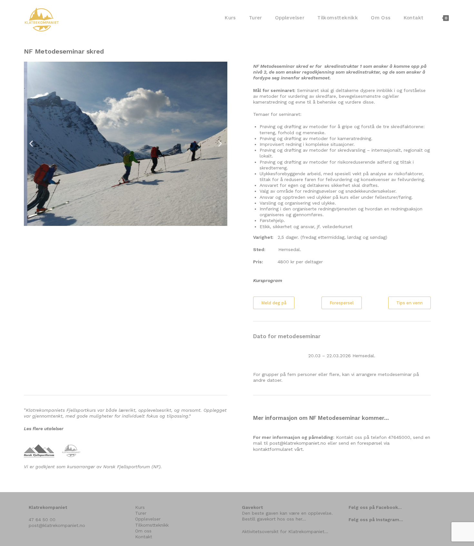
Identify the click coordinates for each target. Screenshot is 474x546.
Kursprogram (267, 280)
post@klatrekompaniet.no (298, 443)
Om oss (143, 530)
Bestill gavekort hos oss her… (274, 518)
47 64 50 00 (42, 519)
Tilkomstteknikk (152, 525)
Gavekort (252, 507)
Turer (140, 513)
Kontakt (143, 536)
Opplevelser (148, 518)
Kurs (140, 507)
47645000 (399, 437)
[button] (31, 144)
